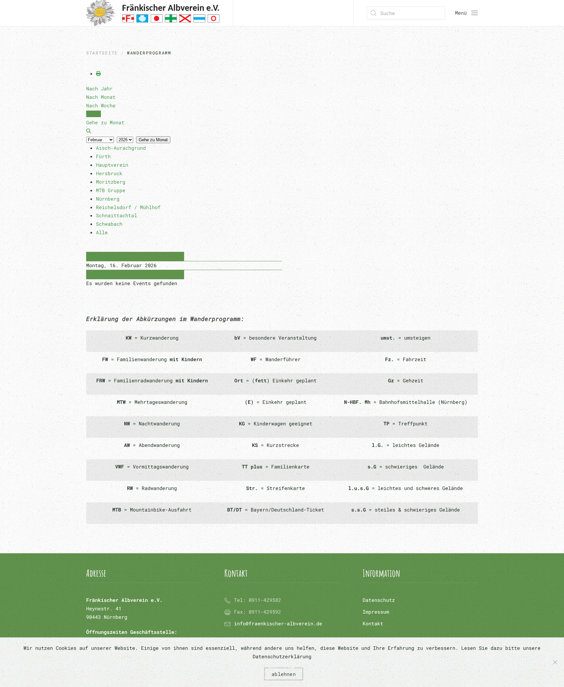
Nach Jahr (99, 88)
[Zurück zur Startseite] (153, 13)
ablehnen (284, 674)
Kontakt (373, 623)
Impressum (376, 611)
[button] (466, 13)
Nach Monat (101, 97)
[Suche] (88, 131)
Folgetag (98, 274)
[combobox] (406, 13)
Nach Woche (101, 105)
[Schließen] (555, 662)
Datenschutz (379, 600)
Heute (93, 114)
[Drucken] (98, 73)
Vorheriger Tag (107, 256)
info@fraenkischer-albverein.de (278, 623)
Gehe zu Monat (153, 139)
